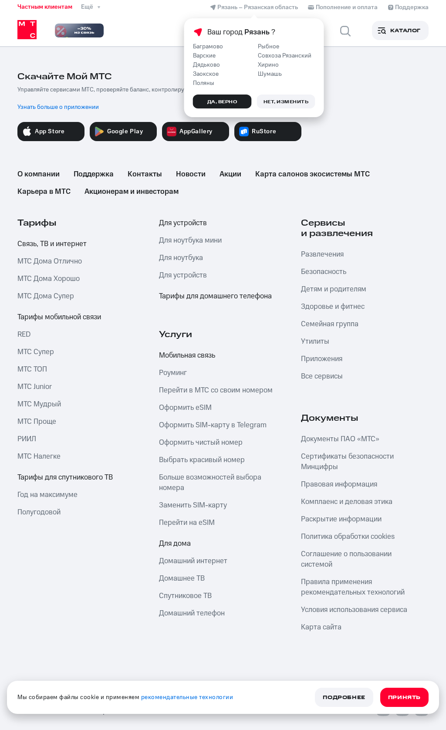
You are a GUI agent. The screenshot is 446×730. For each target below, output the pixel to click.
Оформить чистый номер (201, 442)
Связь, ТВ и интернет (52, 244)
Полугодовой (39, 512)
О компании (38, 174)
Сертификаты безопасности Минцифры (347, 461)
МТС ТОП (32, 369)
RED (23, 334)
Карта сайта (321, 627)
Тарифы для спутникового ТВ (65, 477)
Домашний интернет (193, 561)
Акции (230, 174)
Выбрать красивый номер (202, 460)
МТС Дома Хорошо (48, 279)
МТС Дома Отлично (49, 261)
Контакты (145, 174)
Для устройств (183, 223)
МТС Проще (36, 421)
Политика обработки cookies (348, 536)
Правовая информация (339, 484)
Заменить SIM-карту (193, 505)
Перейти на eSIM (187, 522)
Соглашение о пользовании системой (346, 559)
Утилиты (315, 341)
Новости (191, 174)
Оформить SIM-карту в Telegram (213, 425)
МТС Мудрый (39, 404)
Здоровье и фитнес (333, 306)
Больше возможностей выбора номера (210, 482)
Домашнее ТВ (182, 578)
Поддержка (94, 174)
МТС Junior (34, 387)
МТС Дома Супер (45, 296)
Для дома (175, 543)
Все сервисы (322, 376)
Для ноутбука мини (190, 240)
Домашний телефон (192, 613)
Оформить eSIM (185, 407)
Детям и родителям (333, 289)
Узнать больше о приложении (58, 107)
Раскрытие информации (341, 519)
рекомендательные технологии (187, 697)
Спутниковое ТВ (185, 596)
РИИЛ (26, 439)
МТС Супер (35, 352)
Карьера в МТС (44, 191)
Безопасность (323, 272)
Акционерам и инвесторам (131, 191)
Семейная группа (329, 324)
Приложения (321, 359)
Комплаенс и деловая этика (346, 502)
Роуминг (173, 373)
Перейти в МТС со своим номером (216, 390)
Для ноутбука (181, 258)
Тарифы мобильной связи (59, 317)
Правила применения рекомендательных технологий (353, 587)
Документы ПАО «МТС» (340, 439)
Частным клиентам (44, 6)
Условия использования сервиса (354, 610)
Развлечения (322, 254)
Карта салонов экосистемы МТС (312, 174)
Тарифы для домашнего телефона (215, 296)
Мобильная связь (187, 355)
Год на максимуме (47, 495)
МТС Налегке (39, 456)
